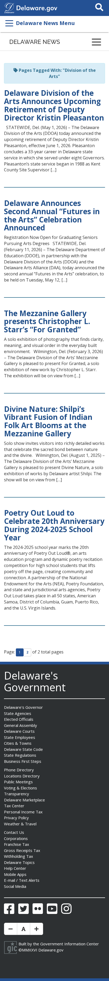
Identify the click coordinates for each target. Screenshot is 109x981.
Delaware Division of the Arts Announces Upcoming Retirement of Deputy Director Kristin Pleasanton (54, 105)
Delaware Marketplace (24, 799)
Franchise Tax (16, 844)
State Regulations (20, 755)
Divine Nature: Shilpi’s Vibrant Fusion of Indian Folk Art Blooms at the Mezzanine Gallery (48, 421)
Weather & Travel (20, 823)
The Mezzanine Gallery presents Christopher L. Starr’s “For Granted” (47, 321)
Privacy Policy (16, 817)
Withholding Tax (18, 856)
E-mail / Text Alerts (21, 880)
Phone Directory (19, 769)
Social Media (15, 886)
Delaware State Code (23, 749)
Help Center (15, 868)
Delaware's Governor (23, 707)
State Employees (19, 737)
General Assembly (20, 725)
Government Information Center (69, 943)
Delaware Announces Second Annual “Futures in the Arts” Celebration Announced (52, 215)
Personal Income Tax (23, 811)
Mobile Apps (15, 874)
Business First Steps (22, 761)
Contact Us (14, 832)
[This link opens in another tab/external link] (9, 7)
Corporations (16, 838)
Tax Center (14, 805)
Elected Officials (18, 719)
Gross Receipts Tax (22, 850)
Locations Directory (22, 776)
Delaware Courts (19, 731)
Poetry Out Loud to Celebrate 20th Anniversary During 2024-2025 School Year (54, 525)
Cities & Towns (17, 743)
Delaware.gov (50, 950)
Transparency (16, 793)
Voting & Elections (20, 787)
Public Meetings (18, 781)
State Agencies (17, 713)
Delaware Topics (19, 862)
